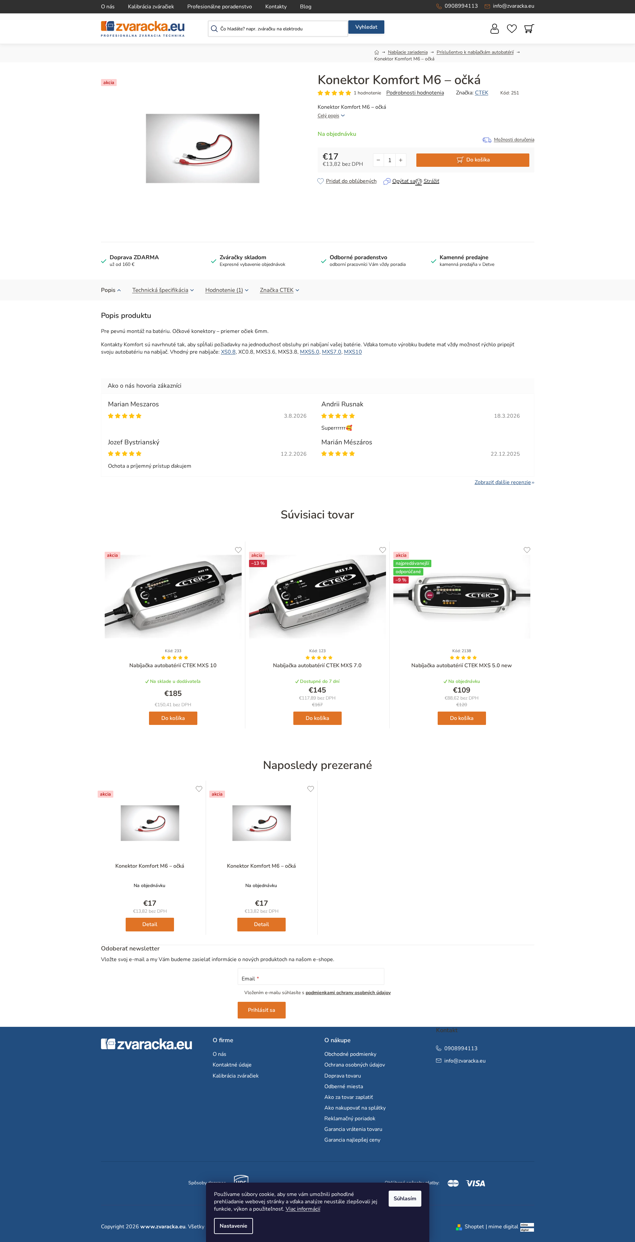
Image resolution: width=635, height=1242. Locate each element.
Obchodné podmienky (350, 1054)
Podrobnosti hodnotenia (415, 92)
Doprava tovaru (342, 1076)
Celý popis (328, 115)
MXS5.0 (309, 352)
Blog (305, 6)
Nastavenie (233, 1226)
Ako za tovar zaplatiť (348, 1097)
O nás (108, 6)
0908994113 (461, 6)
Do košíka (478, 159)
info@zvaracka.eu (513, 6)
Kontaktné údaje (232, 1065)
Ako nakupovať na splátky (355, 1108)
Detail (149, 924)
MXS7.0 (331, 352)
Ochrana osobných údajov (354, 1065)
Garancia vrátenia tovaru (353, 1129)
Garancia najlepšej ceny (352, 1140)
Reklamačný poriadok (349, 1118)
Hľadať (366, 27)
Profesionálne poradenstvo (219, 6)
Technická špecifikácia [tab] (160, 290)
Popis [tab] (108, 290)
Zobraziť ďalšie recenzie (503, 482)
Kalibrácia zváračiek (151, 6)
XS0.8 (228, 352)
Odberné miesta (343, 1086)
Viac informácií (303, 1209)
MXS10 (353, 352)
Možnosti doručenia (514, 139)
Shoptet (474, 1226)
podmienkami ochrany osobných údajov (348, 992)
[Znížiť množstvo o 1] (378, 160)
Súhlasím (405, 1198)
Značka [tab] (277, 290)
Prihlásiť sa (261, 1010)
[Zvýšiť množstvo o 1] (400, 160)
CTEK (481, 92)
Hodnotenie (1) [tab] (224, 290)
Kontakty (276, 6)
